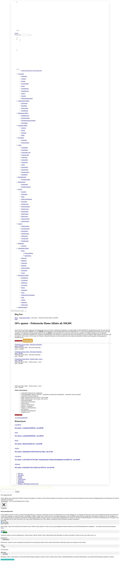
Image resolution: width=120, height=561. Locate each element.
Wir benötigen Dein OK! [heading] (6, 495)
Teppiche (23, 96)
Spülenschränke (25, 219)
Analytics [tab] (3, 530)
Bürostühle (24, 105)
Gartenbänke (24, 147)
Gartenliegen (24, 150)
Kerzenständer (25, 83)
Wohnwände (24, 305)
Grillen (23, 164)
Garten (19, 145)
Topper (23, 273)
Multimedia (21, 243)
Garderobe (24, 140)
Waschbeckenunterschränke (28, 120)
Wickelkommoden (26, 187)
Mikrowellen (24, 216)
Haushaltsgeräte (22, 177)
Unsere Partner (22, 479)
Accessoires (21, 74)
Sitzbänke (23, 133)
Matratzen (23, 265)
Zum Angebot (18, 341)
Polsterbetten (27, 255)
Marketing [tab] (3, 552)
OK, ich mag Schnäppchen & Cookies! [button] (19, 501)
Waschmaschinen (25, 179)
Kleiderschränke (25, 268)
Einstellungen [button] (4, 501)
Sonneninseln (24, 169)
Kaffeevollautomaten (26, 199)
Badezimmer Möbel (23, 113)
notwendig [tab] (3, 520)
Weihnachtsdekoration (27, 98)
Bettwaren (24, 258)
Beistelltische (24, 278)
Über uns (20, 473)
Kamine (23, 81)
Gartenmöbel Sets (25, 152)
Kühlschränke (24, 214)
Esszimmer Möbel (22, 125)
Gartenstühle (24, 160)
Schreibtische (24, 110)
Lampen (20, 223)
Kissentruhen (24, 167)
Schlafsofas (24, 290)
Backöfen (23, 192)
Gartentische (24, 162)
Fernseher (23, 246)
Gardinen (23, 78)
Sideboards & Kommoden (28, 295)
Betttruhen (24, 260)
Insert (17, 491)
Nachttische (24, 270)
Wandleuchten (25, 241)
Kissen (23, 86)
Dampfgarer (24, 194)
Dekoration (24, 76)
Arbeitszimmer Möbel (23, 101)
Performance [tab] (4, 538)
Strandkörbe (24, 174)
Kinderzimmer (21, 182)
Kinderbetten (24, 184)
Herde (22, 196)
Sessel (22, 292)
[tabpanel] (60, 527)
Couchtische (24, 280)
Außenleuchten (25, 226)
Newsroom (21, 475)
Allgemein (17, 464)
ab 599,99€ (27, 341)
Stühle (22, 135)
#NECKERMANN (22, 417)
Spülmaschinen (25, 221)
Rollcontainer (24, 108)
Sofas (22, 297)
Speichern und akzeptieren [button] (7, 559)
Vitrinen (23, 300)
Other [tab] (2, 545)
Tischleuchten (24, 238)
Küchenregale (24, 204)
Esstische (23, 128)
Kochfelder (24, 201)
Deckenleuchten (25, 228)
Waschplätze (24, 123)
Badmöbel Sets (25, 115)
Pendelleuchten (25, 233)
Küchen (20, 189)
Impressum (21, 481)
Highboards (24, 282)
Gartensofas (24, 157)
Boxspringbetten (28, 253)
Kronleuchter (24, 231)
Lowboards (24, 285)
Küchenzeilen (24, 211)
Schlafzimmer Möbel (23, 248)
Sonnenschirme (25, 172)
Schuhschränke (25, 142)
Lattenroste (24, 263)
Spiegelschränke (25, 118)
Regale (23, 287)
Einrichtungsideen (22, 307)
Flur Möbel (21, 137)
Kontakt (20, 478)
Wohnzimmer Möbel (23, 275)
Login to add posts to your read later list (31, 70)
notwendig (5, 522)
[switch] (1, 532)
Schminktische (25, 91)
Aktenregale (24, 103)
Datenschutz (21, 482)
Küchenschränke (25, 206)
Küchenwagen (25, 209)
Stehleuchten (24, 236)
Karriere (20, 476)
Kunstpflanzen (25, 88)
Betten (23, 250)
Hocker (23, 130)
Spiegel (23, 93)
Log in (16, 33)
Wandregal (24, 302)
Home (16, 318)
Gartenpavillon (25, 155)
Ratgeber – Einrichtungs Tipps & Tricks (28, 483)
